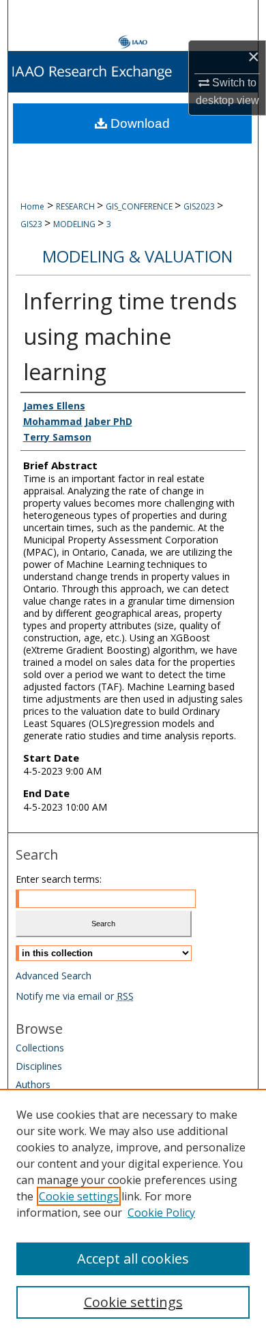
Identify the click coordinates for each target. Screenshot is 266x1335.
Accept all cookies (133, 1258)
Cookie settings (79, 1196)
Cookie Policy (161, 1212)
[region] (133, 1212)
